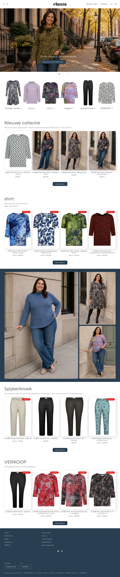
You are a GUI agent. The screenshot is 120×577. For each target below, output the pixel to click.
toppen (68, 108)
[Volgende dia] (63, 74)
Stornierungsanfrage (48, 545)
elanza (10, 572)
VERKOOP (105, 108)
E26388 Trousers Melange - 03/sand (17, 438)
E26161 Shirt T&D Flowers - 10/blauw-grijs (18, 252)
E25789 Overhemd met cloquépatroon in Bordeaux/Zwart (102, 252)
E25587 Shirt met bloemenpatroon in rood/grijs (74, 512)
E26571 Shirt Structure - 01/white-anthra (18, 173)
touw (30, 108)
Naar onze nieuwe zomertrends (53, 62)
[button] (4, 4)
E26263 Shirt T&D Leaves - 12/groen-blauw (74, 252)
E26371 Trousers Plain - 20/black (46, 438)
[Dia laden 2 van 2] (59, 73)
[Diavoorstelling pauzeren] (68, 74)
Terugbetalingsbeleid (28, 572)
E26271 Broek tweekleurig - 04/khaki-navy (102, 439)
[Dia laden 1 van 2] (56, 73)
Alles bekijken (60, 184)
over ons (44, 536)
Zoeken (6, 532)
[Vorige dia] (52, 74)
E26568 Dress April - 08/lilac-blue (74, 172)
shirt (49, 108)
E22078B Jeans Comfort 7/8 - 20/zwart (74, 439)
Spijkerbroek (86, 108)
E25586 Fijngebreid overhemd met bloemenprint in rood (46, 512)
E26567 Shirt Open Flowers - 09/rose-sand (102, 173)
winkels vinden (46, 532)
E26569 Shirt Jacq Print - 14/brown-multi (46, 173)
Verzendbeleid (60, 572)
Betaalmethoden (46, 542)
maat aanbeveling (47, 539)
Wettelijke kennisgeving (71, 572)
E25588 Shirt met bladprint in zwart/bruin (102, 512)
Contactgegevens (83, 572)
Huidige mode (12, 108)
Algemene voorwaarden (49, 572)
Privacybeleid (38, 572)
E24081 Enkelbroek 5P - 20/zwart (17, 512)
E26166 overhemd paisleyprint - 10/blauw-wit (46, 252)
